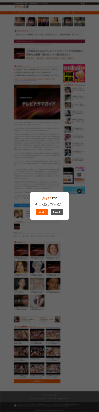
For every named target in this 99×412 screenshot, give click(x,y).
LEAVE (57, 211)
